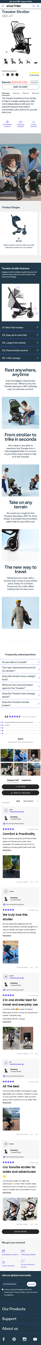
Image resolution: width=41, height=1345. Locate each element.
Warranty (35, 93)
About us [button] (10, 1328)
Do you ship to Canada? (14, 662)
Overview (6, 93)
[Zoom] (7, 52)
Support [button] (9, 1318)
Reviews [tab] (13, 780)
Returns (26, 93)
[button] (34, 74)
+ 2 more (28, 1047)
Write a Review (26, 793)
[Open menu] (3, 6)
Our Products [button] (14, 1308)
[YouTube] (35, 1339)
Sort (18, 801)
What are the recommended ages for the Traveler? (17, 686)
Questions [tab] (26, 780)
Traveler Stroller (15, 819)
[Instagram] (24, 1339)
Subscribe (31, 1284)
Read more (6, 112)
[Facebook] (3, 1339)
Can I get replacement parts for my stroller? (19, 669)
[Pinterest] (14, 1339)
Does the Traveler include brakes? (15, 703)
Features (16, 93)
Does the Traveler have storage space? (18, 695)
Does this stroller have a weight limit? (18, 677)
